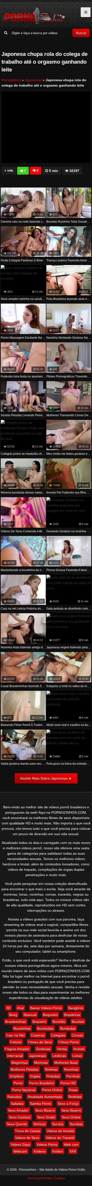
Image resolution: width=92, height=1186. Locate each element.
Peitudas (53, 1076)
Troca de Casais (27, 1131)
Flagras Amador (17, 1049)
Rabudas (14, 1097)
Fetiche (16, 1042)
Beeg (13, 1015)
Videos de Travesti (60, 1138)
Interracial (15, 1056)
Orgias (35, 1076)
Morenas (41, 1063)
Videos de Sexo (27, 1138)
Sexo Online (71, 1117)
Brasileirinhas (15, 1022)
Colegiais (58, 1035)
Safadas (17, 1104)
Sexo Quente (17, 1124)
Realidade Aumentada (45, 1097)
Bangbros (75, 1008)
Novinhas (71, 1069)
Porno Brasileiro (41, 1083)
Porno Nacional (24, 1090)
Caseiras (38, 1035)
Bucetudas (45, 1028)
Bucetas (78, 1022)
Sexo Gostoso (20, 1117)
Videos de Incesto (60, 1131)
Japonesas (33, 80)
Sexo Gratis (46, 1117)
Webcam (20, 1151)
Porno (18, 1083)
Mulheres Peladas (25, 1069)
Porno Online (52, 1090)
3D (8, 1008)
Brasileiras (72, 1015)
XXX (72, 1151)
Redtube (75, 1097)
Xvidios (57, 1151)
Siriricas (39, 1124)
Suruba (57, 1124)
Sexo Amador (18, 1110)
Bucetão (59, 1022)
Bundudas (68, 1028)
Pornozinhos (11, 80)
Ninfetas (51, 1069)
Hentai (62, 1049)
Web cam (71, 1144)
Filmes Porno (68, 1042)
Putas (73, 1090)
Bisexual (30, 1015)
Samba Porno (40, 1104)
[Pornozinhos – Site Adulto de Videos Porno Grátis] (33, 23)
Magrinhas (19, 1063)
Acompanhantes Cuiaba (46, 1178)
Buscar (81, 33)
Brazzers (39, 1022)
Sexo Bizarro (45, 1110)
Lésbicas (59, 1056)
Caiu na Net (15, 1035)
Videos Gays (20, 1144)
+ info (8, 170)
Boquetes (50, 1015)
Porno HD (68, 1083)
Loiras (77, 1056)
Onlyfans (16, 1076)
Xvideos (39, 1151)
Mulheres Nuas (66, 1063)
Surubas (76, 1124)
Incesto (79, 1049)
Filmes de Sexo (40, 1042)
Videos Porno (47, 1144)
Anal (20, 1008)
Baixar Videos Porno (46, 1008)
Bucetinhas (22, 1028)
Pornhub (72, 1076)
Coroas (77, 1035)
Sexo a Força (68, 1104)
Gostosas (43, 1049)
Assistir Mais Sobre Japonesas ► (46, 778)
